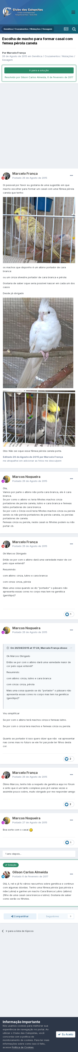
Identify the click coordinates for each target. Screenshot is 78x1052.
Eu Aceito (67, 1034)
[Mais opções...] (71, 175)
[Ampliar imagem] (31, 829)
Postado (29, 177)
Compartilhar (21, 916)
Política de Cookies (23, 1047)
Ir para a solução (39, 70)
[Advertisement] (39, 126)
